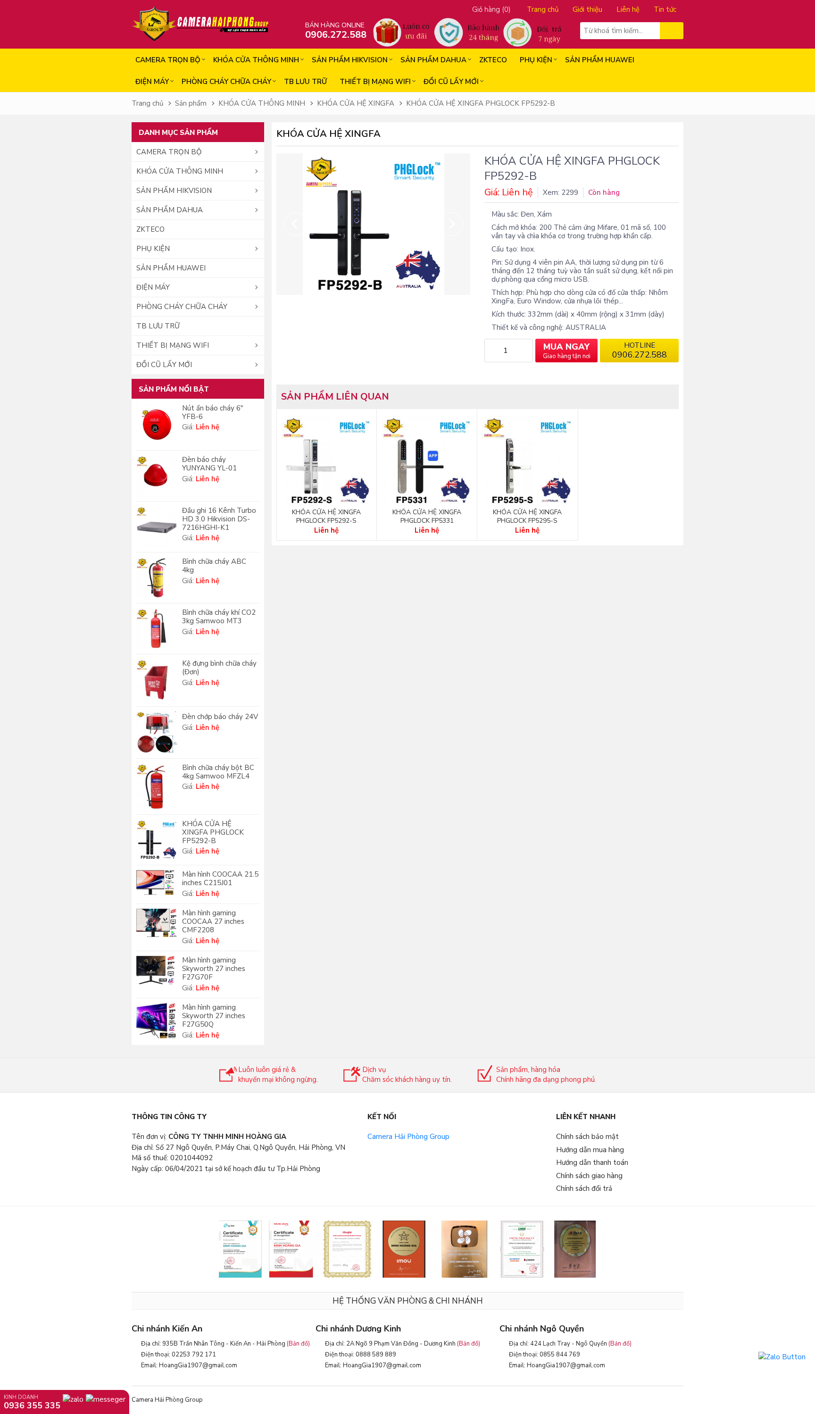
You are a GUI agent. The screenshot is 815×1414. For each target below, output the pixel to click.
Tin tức (665, 9)
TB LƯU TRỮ (305, 81)
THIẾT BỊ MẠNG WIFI (375, 81)
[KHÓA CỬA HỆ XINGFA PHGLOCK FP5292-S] (327, 461)
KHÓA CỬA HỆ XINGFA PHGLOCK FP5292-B (480, 103)
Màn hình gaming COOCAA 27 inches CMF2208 (213, 921)
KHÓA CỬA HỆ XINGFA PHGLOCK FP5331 (426, 516)
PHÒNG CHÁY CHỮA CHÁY (226, 81)
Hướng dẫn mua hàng (590, 1150)
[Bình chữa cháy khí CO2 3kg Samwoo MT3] (156, 628)
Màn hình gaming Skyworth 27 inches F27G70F (213, 968)
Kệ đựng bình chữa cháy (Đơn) (219, 667)
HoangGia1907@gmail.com (198, 1365)
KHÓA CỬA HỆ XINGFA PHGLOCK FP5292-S (326, 516)
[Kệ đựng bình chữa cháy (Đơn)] (156, 680)
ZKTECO (493, 60)
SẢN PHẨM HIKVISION (350, 60)
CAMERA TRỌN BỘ (167, 60)
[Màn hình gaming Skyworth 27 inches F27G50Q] (156, 1020)
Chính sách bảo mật (587, 1136)
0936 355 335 (32, 1405)
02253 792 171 (194, 1354)
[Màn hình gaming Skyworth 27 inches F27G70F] (156, 970)
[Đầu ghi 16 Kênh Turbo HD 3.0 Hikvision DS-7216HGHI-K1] (156, 527)
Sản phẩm (191, 103)
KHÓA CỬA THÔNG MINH (256, 60)
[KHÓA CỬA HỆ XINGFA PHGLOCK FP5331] (427, 461)
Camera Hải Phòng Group (408, 1136)
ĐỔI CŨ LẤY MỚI (451, 81)
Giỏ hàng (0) (491, 9)
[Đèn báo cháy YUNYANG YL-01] (156, 475)
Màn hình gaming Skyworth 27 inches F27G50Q (213, 1016)
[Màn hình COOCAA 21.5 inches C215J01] (156, 882)
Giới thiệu (587, 9)
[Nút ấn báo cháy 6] (156, 425)
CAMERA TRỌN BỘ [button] (169, 152)
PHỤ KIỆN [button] (153, 248)
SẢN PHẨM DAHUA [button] (169, 210)
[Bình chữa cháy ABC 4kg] (156, 577)
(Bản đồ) (298, 1343)
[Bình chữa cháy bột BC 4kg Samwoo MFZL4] (156, 786)
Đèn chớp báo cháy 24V (220, 716)
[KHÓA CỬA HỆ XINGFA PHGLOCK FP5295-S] (527, 461)
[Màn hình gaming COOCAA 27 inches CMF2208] (156, 923)
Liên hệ (628, 9)
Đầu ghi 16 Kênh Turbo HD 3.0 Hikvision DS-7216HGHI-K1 (219, 519)
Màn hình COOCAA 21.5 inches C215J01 (220, 878)
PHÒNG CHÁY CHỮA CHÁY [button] (181, 306)
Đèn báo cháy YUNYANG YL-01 (209, 463)
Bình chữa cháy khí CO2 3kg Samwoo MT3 (219, 616)
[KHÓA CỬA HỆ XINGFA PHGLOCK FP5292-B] (156, 840)
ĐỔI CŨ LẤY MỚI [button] (164, 364)
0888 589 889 (376, 1354)
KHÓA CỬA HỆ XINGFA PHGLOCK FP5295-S (527, 516)
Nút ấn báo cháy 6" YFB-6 (212, 412)
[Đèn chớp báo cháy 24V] (156, 732)
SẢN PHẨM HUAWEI (599, 60)
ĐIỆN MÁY (152, 81)
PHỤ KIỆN (536, 60)
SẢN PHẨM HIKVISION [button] (174, 190)
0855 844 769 (560, 1354)
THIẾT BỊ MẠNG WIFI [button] (172, 345)
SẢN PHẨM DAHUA (433, 60)
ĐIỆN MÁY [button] (153, 287)
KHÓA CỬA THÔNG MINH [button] (179, 171)
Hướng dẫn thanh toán (592, 1162)
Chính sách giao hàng (589, 1175)
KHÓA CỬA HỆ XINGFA (355, 103)
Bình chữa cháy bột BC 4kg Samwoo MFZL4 (218, 771)
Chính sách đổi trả (584, 1188)
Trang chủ (542, 9)
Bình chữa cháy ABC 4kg (214, 565)
